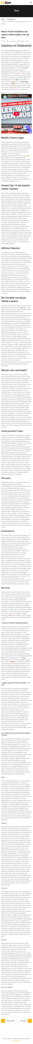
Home (2, 19)
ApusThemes (16, 1040)
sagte (21, 307)
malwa (4, 41)
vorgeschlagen (24, 81)
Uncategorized (11, 19)
